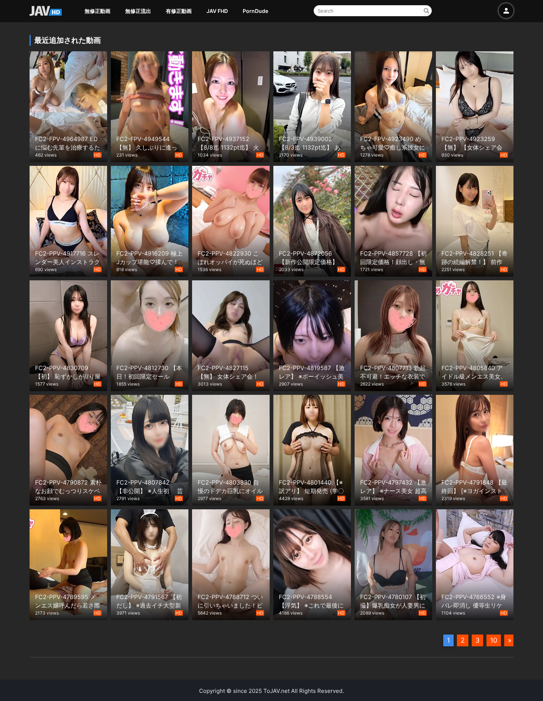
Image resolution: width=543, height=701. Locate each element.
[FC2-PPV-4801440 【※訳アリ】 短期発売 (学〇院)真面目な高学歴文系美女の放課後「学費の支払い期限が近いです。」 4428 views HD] (312, 449)
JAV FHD (217, 11)
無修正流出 (138, 11)
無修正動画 (97, 11)
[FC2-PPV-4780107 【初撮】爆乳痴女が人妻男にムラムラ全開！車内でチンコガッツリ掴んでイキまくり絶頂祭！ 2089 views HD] (393, 563)
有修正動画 (179, 11)
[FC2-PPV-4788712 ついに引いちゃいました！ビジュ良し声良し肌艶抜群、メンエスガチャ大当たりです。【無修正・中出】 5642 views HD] (231, 563)
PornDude (255, 11)
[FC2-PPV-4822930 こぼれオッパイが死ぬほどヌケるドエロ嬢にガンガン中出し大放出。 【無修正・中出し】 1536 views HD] (231, 220)
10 (493, 640)
